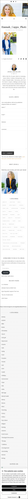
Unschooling (6, 249)
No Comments (19, 30)
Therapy (22, 243)
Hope (14, 220)
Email (3, 114)
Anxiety (5, 202)
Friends (12, 214)
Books (4, 205)
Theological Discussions (10, 243)
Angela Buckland (7, 59)
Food (16, 211)
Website (3, 122)
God (18, 214)
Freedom (5, 214)
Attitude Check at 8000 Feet (8, 288)
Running (12, 236)
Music (4, 230)
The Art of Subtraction (7, 295)
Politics (5, 233)
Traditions (6, 246)
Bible (19, 202)
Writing (22, 249)
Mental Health (7, 227)
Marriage (11, 224)
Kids (19, 220)
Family (10, 211)
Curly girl (6, 208)
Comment (3, 129)
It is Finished (4, 284)
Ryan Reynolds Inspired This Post (10, 291)
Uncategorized (16, 246)
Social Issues (6, 239)
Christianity (12, 205)
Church (21, 205)
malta (4, 224)
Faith (4, 211)
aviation (12, 202)
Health (10, 217)
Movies (23, 227)
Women (15, 249)
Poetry (19, 230)
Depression (14, 208)
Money (16, 227)
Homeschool (6, 220)
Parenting (12, 230)
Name (3, 107)
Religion (5, 236)
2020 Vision (4, 298)
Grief (4, 217)
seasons (20, 236)
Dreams (23, 208)
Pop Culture (14, 233)
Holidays (17, 217)
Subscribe (5, 272)
